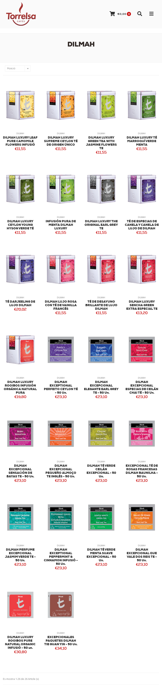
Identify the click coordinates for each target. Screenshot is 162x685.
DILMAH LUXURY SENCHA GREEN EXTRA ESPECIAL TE (141, 305)
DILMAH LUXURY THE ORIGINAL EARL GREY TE (101, 225)
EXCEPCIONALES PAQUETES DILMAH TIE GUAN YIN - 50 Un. (60, 641)
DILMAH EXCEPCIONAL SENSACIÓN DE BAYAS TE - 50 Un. (20, 471)
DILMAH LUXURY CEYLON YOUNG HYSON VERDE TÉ (20, 225)
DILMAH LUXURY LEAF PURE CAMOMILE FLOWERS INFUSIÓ (20, 141)
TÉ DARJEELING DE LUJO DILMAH (20, 303)
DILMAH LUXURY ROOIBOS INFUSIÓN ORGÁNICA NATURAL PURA (20, 387)
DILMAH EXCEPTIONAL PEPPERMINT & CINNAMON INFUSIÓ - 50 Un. (61, 557)
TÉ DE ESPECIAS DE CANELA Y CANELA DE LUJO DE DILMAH (142, 225)
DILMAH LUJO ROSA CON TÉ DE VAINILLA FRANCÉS (61, 305)
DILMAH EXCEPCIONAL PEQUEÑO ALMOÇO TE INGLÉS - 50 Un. (60, 471)
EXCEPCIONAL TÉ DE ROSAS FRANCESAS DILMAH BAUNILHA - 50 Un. (142, 471)
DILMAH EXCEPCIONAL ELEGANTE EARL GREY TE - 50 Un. (101, 387)
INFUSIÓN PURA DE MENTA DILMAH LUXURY (61, 225)
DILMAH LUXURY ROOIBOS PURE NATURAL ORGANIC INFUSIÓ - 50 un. (20, 643)
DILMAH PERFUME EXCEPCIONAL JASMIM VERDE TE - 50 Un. (20, 555)
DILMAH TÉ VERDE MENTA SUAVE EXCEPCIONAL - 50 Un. (101, 555)
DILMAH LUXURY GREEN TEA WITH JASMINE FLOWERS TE (101, 143)
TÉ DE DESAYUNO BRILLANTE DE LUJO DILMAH (101, 305)
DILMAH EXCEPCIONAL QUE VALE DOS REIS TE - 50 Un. (142, 555)
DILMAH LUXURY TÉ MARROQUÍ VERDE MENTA (142, 141)
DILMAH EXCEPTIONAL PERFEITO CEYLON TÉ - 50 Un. (61, 387)
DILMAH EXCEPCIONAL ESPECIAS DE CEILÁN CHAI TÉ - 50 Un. (141, 387)
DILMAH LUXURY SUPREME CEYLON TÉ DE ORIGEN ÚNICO (61, 141)
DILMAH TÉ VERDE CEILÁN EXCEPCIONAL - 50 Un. (101, 471)
